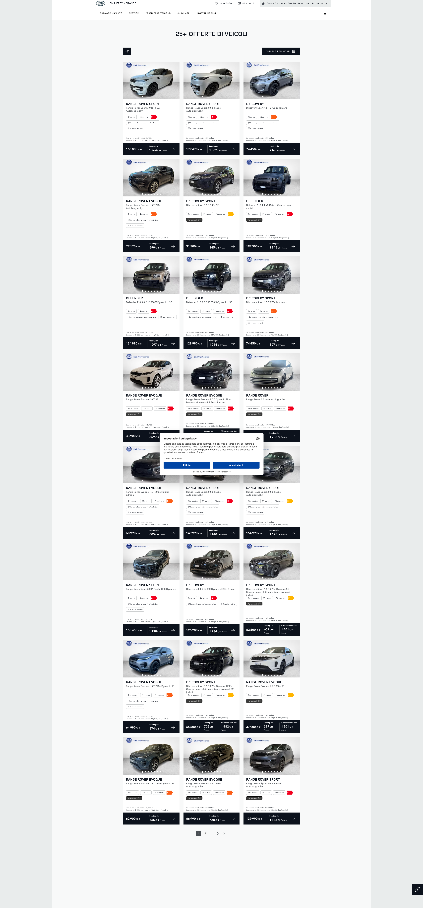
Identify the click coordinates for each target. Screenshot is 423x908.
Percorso (226, 3)
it (325, 13)
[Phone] (417, 889)
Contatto (248, 3)
